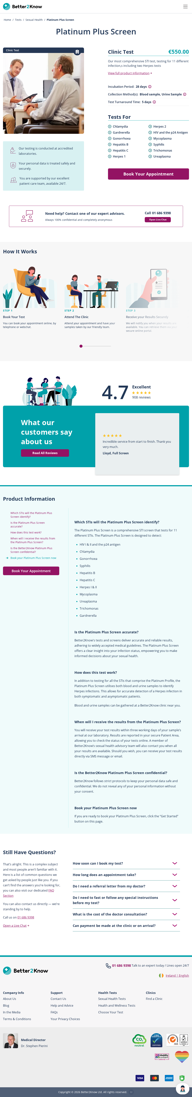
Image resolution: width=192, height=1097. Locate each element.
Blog (6, 1005)
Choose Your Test (110, 1012)
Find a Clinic (154, 999)
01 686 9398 (25, 917)
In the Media (11, 1012)
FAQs (54, 1012)
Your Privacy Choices (65, 1019)
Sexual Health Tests (112, 999)
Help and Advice (62, 1005)
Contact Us (58, 999)
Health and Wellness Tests (116, 1005)
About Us (9, 999)
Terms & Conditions (17, 1019)
